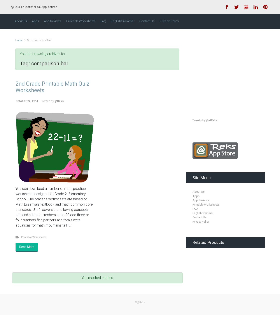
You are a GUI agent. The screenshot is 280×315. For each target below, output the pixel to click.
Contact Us (199, 217)
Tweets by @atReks (204, 120)
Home (18, 40)
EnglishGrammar (202, 213)
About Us (198, 191)
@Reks (59, 101)
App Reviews (200, 200)
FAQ (195, 208)
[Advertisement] (225, 69)
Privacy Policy (200, 221)
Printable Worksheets (33, 237)
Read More (26, 247)
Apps (196, 196)
